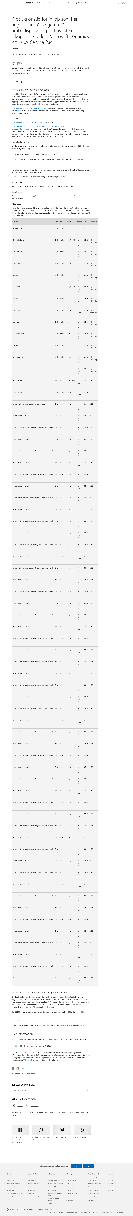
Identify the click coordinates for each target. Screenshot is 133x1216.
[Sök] (86, 1090)
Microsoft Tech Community (94, 1187)
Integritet (61, 1212)
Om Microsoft (111, 1180)
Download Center (32, 1180)
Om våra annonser (94, 1212)
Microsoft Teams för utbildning (55, 1183)
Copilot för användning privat (14, 1187)
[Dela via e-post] (21, 1068)
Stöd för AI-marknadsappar (94, 1183)
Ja (76, 1166)
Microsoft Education (53, 1177)
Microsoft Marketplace (93, 1190)
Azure (67, 1183)
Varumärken (83, 1212)
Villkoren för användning (32, 1060)
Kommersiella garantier (34, 1197)
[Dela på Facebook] (13, 1068)
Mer (69, 3)
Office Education (52, 1190)
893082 (14, 176)
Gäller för (16, 48)
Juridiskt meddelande (72, 1212)
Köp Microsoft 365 (80, 3)
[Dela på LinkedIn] (17, 1068)
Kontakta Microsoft (52, 1212)
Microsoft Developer (93, 1177)
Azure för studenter (53, 1203)
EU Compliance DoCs (106, 1212)
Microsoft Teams (70, 1197)
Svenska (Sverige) (14, 1209)
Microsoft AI (69, 1177)
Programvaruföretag (93, 1197)
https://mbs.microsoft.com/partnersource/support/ (30, 122)
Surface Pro (9, 1177)
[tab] (18, 1106)
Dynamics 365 (70, 1187)
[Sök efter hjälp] (119, 2)
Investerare (110, 1190)
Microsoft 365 (36, 3)
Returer (30, 1187)
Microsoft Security (71, 1180)
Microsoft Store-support (34, 1183)
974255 (14, 1046)
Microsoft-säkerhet (60, 1137)
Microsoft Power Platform (94, 1193)
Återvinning (31, 1193)
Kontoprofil (30, 1177)
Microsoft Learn (92, 1180)
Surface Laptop (10, 1180)
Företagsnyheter (112, 1183)
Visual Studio (91, 1200)
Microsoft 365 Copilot (71, 1193)
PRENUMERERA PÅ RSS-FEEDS (24, 1074)
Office (45, 3)
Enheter (61, 3)
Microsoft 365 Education (54, 1187)
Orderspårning (31, 1190)
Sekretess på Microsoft (113, 1187)
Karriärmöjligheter (112, 1177)
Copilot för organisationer (13, 1183)
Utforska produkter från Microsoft (15, 1193)
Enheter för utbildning (53, 1180)
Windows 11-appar (11, 1197)
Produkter (52, 3)
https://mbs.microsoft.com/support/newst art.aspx (30, 108)
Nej (88, 1166)
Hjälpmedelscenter (80, 1137)
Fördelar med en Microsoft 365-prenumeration (17, 1139)
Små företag (69, 1200)
